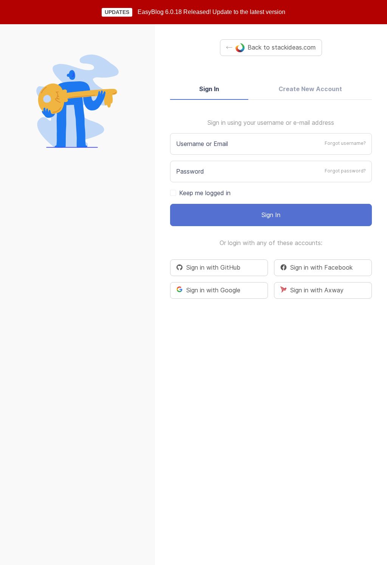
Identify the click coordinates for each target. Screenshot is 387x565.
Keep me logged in (205, 193)
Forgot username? (345, 143)
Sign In (271, 215)
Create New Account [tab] (310, 89)
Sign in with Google (211, 290)
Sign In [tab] (209, 89)
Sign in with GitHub (211, 267)
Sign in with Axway (315, 290)
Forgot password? (345, 171)
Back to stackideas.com (282, 47)
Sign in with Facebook (319, 267)
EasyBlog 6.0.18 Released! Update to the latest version (211, 12)
